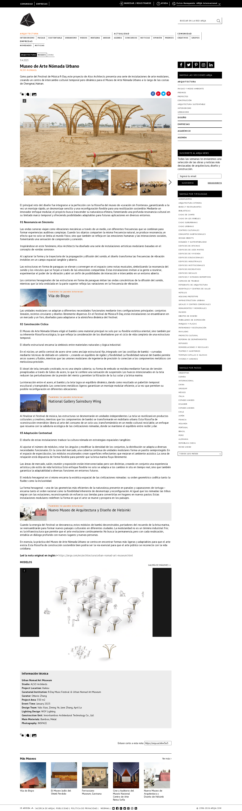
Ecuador (183, 404)
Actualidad (122, 33)
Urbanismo (71, 38)
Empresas (26, 41)
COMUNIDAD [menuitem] (26, 4)
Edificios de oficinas (189, 246)
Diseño (182, 117)
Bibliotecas (184, 211)
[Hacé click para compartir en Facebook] (153, 93)
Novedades (26, 45)
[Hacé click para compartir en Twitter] (163, 93)
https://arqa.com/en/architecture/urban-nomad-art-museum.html (95, 555)
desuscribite (215, 183)
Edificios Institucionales (192, 265)
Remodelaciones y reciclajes (194, 347)
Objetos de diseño (188, 316)
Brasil (182, 431)
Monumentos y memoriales (193, 308)
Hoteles (183, 292)
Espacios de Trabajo (189, 281)
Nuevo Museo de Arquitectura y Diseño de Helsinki (154, 793)
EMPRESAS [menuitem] (42, 4)
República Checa (187, 443)
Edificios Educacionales (191, 257)
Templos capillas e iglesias (193, 355)
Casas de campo (187, 215)
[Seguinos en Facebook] (181, 65)
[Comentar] (28, 94)
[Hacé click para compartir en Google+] (158, 93)
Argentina (184, 373)
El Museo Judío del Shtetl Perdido (61, 792)
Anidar (106, 38)
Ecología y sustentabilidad (193, 242)
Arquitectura (29, 33)
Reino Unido (185, 447)
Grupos (196, 38)
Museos (42, 55)
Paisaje (41, 38)
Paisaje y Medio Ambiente (191, 89)
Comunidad (185, 33)
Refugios (183, 343)
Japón (181, 416)
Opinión (157, 38)
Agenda (118, 38)
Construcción (185, 100)
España (182, 377)
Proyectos (183, 96)
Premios (169, 38)
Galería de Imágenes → (159, 565)
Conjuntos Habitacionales (192, 234)
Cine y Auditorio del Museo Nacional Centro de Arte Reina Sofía (123, 795)
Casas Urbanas (186, 226)
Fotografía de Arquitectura (193, 285)
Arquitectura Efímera (190, 203)
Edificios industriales (190, 261)
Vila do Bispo (27, 790)
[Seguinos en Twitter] (188, 65)
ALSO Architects (28, 70)
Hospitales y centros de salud (194, 289)
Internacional (186, 381)
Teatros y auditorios (189, 351)
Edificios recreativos (190, 269)
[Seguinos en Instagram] (203, 65)
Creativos (183, 38)
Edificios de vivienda (190, 253)
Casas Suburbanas (188, 222)
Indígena (95, 38)
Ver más (166, 758)
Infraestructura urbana (192, 300)
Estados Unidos (186, 400)
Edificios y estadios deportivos (195, 277)
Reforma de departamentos (193, 339)
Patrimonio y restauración (192, 328)
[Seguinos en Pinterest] (196, 65)
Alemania (183, 439)
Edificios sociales (188, 273)
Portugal (183, 427)
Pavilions (183, 331)
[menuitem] (196, 5)
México (182, 392)
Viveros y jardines (188, 359)
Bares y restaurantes (190, 207)
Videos (83, 38)
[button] (218, 20)
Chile (181, 412)
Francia (183, 420)
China (51, 55)
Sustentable (55, 38)
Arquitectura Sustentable (192, 104)
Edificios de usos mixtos (191, 250)
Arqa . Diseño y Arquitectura (28, 18)
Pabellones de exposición (192, 320)
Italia (181, 396)
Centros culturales (189, 230)
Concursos (131, 38)
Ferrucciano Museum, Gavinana (92, 792)
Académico (184, 131)
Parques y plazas (188, 324)
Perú (181, 435)
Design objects (186, 238)
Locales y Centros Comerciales (195, 304)
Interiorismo (27, 38)
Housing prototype (188, 296)
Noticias (145, 38)
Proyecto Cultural (188, 335)
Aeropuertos (185, 199)
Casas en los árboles (190, 218)
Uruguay (183, 388)
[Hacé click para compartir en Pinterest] (168, 93)
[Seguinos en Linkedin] (210, 65)
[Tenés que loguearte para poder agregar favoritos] (22, 94)
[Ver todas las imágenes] (34, 93)
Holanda (183, 423)
